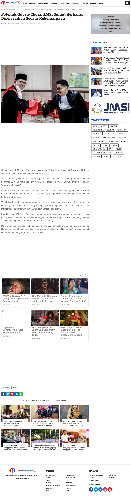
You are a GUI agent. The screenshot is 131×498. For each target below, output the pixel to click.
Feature (122, 138)
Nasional (75, 3)
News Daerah (98, 141)
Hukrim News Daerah (102, 153)
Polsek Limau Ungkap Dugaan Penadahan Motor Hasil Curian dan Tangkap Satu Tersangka (116, 60)
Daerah (104, 126)
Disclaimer (113, 475)
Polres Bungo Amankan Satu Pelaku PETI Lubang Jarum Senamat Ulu (115, 49)
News (25, 3)
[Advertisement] (45, 44)
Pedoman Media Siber (96, 475)
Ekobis (93, 3)
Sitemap (112, 477)
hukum (114, 145)
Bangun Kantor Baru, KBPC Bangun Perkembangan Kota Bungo (115, 92)
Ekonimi (96, 145)
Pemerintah (64, 3)
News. (105, 157)
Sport (114, 157)
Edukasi (54, 3)
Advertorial (43, 3)
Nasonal (96, 157)
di (121, 157)
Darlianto (118, 153)
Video (100, 3)
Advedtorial (118, 134)
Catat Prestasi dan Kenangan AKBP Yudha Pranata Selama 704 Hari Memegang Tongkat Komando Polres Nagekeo (115, 82)
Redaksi (91, 477)
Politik (85, 3)
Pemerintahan (109, 138)
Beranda (4, 9)
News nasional (99, 149)
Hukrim (32, 3)
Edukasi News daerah (117, 141)
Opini (111, 149)
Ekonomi (96, 138)
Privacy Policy (94, 480)
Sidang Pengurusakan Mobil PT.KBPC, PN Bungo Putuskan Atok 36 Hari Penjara (116, 70)
